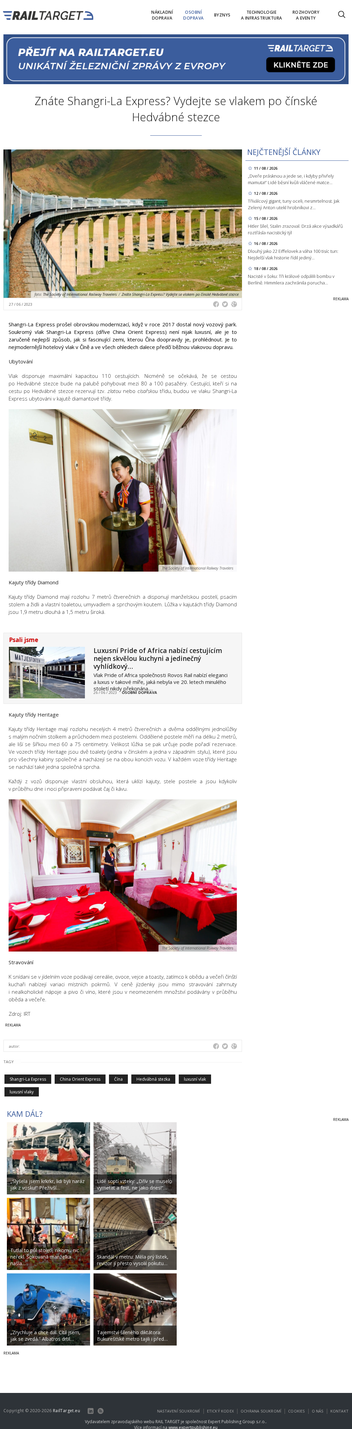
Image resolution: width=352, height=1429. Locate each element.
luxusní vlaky (22, 1092)
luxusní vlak (195, 1079)
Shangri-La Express (28, 1079)
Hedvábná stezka (153, 1079)
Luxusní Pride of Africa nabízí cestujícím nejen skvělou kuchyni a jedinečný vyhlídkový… (158, 658)
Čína (118, 1079)
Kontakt (339, 1411)
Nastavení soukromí (178, 1411)
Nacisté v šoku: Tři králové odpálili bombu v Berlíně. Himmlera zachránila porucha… (291, 279)
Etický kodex (220, 1411)
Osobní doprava (139, 692)
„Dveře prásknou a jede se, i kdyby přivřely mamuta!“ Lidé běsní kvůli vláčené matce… (291, 179)
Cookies (296, 1411)
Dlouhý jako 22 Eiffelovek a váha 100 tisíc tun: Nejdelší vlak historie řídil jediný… (293, 254)
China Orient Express (80, 1079)
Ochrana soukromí (261, 1411)
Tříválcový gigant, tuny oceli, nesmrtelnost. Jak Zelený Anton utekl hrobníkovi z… (293, 204)
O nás (317, 1411)
